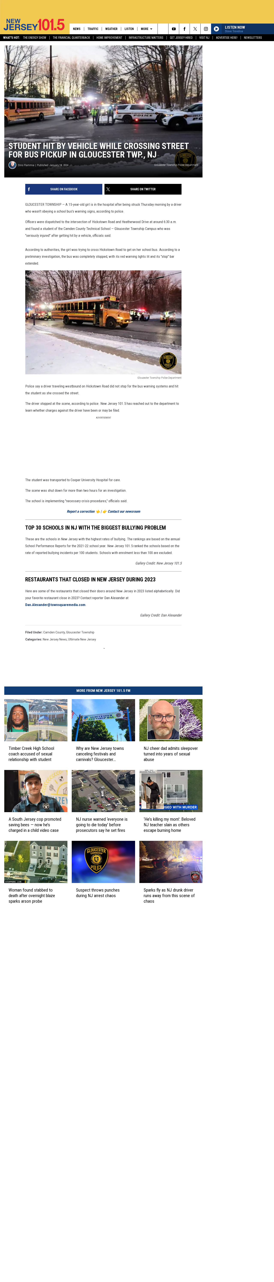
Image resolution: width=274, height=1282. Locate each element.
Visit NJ (204, 37)
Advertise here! (226, 37)
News (76, 29)
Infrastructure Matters (146, 37)
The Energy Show (34, 37)
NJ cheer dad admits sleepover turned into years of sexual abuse (171, 754)
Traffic (93, 29)
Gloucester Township (80, 632)
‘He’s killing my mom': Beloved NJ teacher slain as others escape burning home (169, 824)
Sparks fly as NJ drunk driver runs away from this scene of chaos (169, 895)
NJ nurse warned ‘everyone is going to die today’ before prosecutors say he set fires (102, 824)
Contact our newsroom (124, 511)
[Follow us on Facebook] (184, 29)
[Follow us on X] (195, 29)
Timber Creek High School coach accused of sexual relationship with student (31, 754)
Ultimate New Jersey (82, 639)
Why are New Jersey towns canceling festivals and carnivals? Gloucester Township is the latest (100, 754)
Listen (129, 29)
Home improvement (109, 37)
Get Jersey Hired (181, 37)
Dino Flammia (26, 165)
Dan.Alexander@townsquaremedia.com (55, 605)
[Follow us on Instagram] (206, 29)
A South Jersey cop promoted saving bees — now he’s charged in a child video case (35, 824)
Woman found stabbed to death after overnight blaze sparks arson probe (32, 895)
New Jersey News (55, 639)
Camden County (54, 632)
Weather (111, 29)
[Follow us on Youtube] (173, 29)
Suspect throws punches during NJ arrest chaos (98, 892)
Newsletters (253, 37)
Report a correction (80, 511)
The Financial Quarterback (71, 37)
